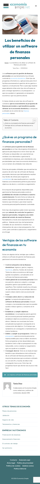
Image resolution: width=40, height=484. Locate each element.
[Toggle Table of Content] (33, 120)
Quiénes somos (28, 466)
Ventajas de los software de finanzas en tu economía (19, 127)
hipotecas (8, 270)
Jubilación (5, 415)
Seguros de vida (8, 420)
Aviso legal (11, 463)
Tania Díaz (16, 68)
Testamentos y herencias (11, 424)
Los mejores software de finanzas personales (22, 375)
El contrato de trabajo (10, 443)
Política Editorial (20, 469)
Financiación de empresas (11, 435)
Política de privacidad (25, 463)
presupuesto (9, 336)
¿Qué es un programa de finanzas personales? (19, 123)
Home (6, 63)
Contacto (13, 460)
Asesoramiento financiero (11, 439)
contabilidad (6, 179)
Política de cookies (13, 466)
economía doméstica (17, 78)
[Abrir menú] (36, 5)
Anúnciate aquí (24, 460)
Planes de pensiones (9, 411)
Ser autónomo (7, 448)
